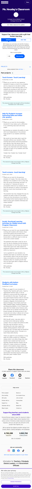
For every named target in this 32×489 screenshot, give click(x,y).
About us (18, 392)
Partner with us (5, 400)
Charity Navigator (16, 429)
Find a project (5, 392)
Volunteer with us (6, 405)
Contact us (18, 408)
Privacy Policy (11, 478)
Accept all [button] (16, 486)
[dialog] (16, 478)
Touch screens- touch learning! (13, 172)
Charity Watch (6, 429)
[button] (16, 24)
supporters (8, 434)
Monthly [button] (8, 39)
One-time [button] (23, 39)
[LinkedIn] (13, 451)
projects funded (23, 434)
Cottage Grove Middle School (16, 19)
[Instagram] (9, 451)
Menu (27, 2)
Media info (18, 405)
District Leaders (9, 463)
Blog (17, 403)
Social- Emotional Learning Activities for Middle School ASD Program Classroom (14, 223)
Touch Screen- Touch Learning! (13, 77)
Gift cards (4, 398)
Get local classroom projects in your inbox (16, 454)
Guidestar (26, 429)
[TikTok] (23, 451)
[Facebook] (18, 451)
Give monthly (5, 395)
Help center (16, 387)
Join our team (19, 398)
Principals (25, 461)
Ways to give (5, 408)
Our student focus (20, 395)
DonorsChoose (4, 2)
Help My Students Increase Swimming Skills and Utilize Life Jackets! (12, 115)
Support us (4, 403)
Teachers (17, 461)
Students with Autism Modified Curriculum (10, 283)
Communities (19, 400)
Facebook (12, 378)
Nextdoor (27, 378)
